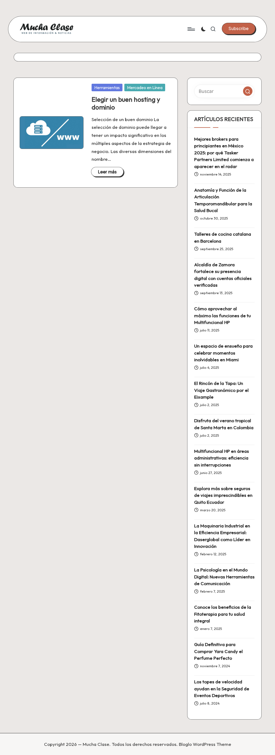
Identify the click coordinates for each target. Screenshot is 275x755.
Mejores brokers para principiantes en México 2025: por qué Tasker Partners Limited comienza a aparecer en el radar (224, 152)
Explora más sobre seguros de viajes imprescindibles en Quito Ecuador (223, 495)
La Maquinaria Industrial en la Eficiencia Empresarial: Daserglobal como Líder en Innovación (222, 536)
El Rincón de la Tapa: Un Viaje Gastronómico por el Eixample (221, 390)
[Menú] (190, 29)
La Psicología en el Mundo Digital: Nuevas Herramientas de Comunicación (224, 576)
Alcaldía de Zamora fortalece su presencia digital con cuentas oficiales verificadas (223, 275)
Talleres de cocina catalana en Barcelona (222, 237)
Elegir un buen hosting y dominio (126, 103)
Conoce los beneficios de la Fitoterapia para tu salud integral (222, 613)
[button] (238, 28)
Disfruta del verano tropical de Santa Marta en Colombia (224, 424)
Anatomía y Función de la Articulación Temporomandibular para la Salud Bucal (223, 200)
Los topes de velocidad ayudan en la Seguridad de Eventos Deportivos (221, 688)
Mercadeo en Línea (144, 87)
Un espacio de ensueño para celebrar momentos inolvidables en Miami (223, 352)
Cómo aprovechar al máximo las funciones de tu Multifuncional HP (222, 315)
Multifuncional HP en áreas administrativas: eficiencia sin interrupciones (221, 458)
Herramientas (107, 87)
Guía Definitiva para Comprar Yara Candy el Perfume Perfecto (218, 651)
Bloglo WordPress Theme (205, 744)
